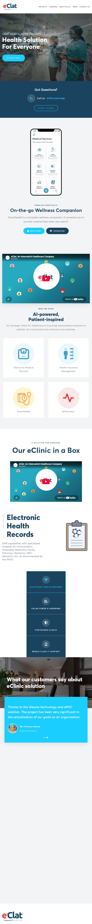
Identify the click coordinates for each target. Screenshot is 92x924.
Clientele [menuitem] (53, 7)
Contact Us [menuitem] (85, 7)
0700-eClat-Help (51, 98)
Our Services (3, 521)
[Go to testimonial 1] (44, 731)
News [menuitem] (75, 7)
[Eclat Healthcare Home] (10, 6)
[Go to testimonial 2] (47, 731)
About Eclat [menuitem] (64, 7)
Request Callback (46, 108)
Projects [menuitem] (43, 7)
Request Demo (13, 58)
